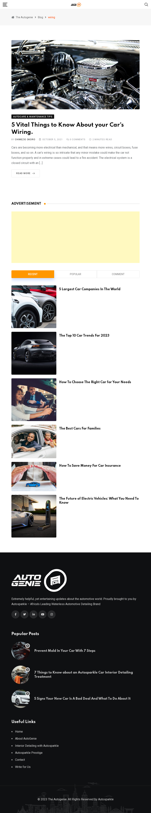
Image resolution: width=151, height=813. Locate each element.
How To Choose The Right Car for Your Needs (95, 382)
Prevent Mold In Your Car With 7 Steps (64, 651)
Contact (20, 759)
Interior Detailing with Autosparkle (37, 745)
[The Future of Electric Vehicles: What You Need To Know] (33, 516)
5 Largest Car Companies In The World (89, 289)
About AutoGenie (26, 738)
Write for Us (23, 767)
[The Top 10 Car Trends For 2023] (33, 353)
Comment (118, 274)
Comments (77, 139)
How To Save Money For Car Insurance (90, 465)
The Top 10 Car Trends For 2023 (84, 335)
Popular (75, 274)
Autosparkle (19, 604)
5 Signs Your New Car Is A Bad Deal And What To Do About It (82, 698)
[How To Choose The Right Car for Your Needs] (33, 399)
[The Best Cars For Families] (33, 441)
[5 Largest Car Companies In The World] (33, 306)
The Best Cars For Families (80, 428)
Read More (23, 173)
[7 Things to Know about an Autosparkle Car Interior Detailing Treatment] (20, 675)
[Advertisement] (75, 237)
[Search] (146, 4)
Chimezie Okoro (25, 139)
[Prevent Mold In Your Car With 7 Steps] (20, 651)
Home (19, 731)
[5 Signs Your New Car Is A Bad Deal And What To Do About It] (20, 699)
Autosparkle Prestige (29, 752)
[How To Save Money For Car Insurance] (33, 476)
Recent (33, 274)
